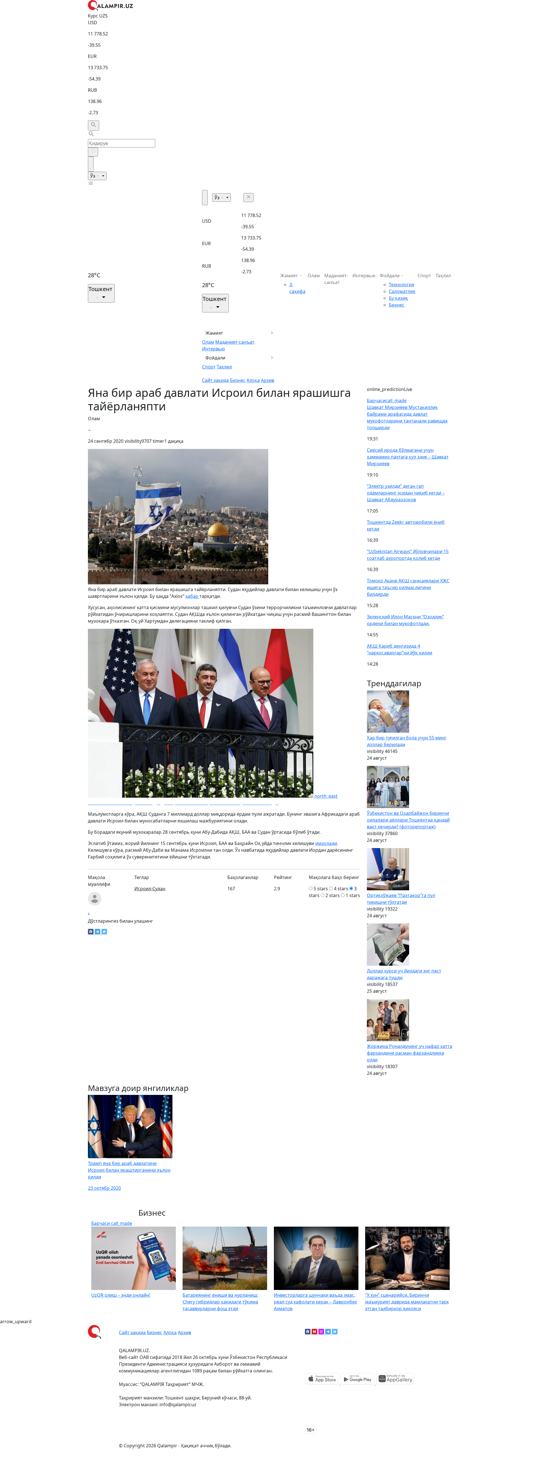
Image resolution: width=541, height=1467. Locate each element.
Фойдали (215, 358)
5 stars (321, 888)
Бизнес (237, 380)
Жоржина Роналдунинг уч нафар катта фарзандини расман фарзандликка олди (409, 1053)
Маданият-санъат (234, 342)
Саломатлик (402, 291)
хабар (192, 596)
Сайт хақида (215, 380)
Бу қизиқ (398, 298)
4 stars (341, 888)
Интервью (213, 349)
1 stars (353, 895)
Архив (267, 380)
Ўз (93, 176)
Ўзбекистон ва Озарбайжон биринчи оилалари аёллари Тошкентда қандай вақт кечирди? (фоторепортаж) (408, 820)
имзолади (326, 843)
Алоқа (253, 380)
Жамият (214, 333)
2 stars (332, 895)
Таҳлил (224, 367)
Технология (401, 284)
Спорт (209, 367)
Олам (208, 342)
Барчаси (387, 400)
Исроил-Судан (149, 888)
